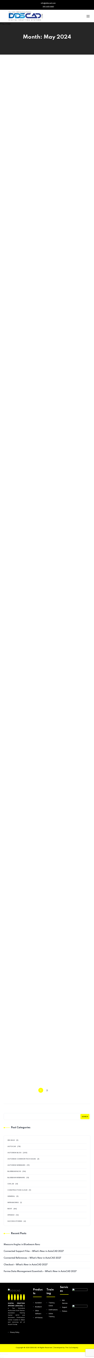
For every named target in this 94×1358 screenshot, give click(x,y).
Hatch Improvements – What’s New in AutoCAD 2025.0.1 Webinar (40, 230)
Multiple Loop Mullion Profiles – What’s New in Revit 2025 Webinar (44, 948)
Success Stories (14, 1221)
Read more (11, 155)
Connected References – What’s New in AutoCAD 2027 (32, 1258)
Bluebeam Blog (14, 1171)
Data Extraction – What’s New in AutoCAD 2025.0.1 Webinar (43, 330)
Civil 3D (10, 1184)
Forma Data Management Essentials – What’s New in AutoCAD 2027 (40, 1271)
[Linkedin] (18, 1297)
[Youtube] (24, 1297)
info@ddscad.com (48, 3)
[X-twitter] (12, 1297)
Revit (9, 1209)
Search (85, 1116)
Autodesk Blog (14, 380)
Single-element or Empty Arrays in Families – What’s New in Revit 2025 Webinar (44, 844)
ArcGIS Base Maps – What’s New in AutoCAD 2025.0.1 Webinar (45, 635)
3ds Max (11, 1140)
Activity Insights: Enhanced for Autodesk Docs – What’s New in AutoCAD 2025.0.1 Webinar (46, 132)
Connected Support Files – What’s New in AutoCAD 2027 (34, 1251)
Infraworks (13, 1202)
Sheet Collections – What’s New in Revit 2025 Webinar (46, 540)
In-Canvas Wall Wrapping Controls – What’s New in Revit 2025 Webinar (44, 1052)
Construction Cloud (17, 1190)
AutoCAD (11, 81)
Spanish (10, 1215)
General (11, 1196)
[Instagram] (15, 1297)
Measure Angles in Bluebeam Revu (22, 1244)
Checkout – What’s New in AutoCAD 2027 (26, 1265)
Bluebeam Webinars (16, 1177)
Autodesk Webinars (16, 1165)
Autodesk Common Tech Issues (21, 1159)
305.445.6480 (48, 7)
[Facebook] (9, 1297)
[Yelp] (21, 1297)
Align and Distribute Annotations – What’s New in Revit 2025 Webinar (46, 438)
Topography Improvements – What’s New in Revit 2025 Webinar (46, 740)
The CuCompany (71, 1347)
